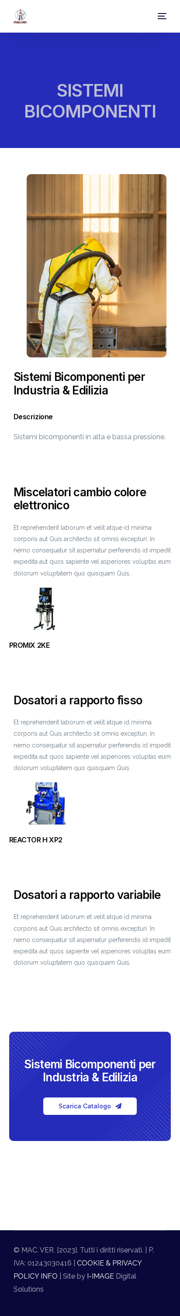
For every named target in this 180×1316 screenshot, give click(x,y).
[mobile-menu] (159, 16)
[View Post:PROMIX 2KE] (46, 609)
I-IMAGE (99, 1276)
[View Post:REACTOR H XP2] (46, 803)
